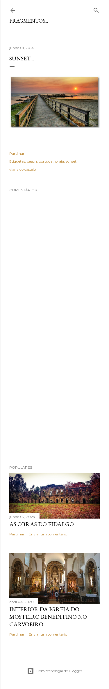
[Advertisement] (54, 396)
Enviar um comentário (48, 534)
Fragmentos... (28, 20)
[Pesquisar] (96, 9)
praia (59, 161)
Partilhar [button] (16, 153)
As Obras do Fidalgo (41, 524)
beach (32, 161)
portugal (46, 161)
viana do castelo (22, 169)
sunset (71, 161)
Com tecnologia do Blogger (59, 671)
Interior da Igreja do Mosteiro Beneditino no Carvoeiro (48, 616)
